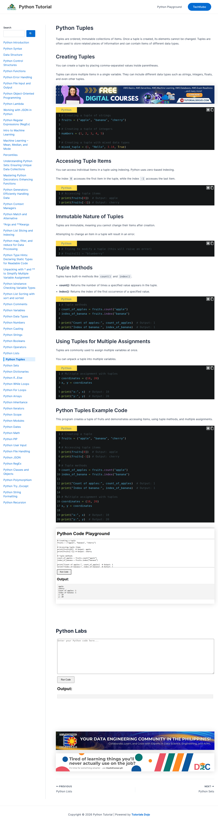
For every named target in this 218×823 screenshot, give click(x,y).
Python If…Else (12, 377)
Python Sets (11, 365)
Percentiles (10, 155)
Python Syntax (12, 48)
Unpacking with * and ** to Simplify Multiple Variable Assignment (19, 273)
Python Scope (12, 414)
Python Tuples (15, 359)
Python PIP (10, 439)
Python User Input (15, 445)
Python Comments (15, 304)
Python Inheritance (15, 402)
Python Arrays (12, 396)
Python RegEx (12, 463)
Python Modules (13, 420)
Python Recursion (14, 502)
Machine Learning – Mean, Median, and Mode (15, 144)
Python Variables (14, 310)
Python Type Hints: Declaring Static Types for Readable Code (18, 259)
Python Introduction (16, 42)
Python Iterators (13, 408)
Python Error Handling (17, 77)
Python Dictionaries (16, 371)
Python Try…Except (15, 486)
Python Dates (12, 426)
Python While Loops (16, 384)
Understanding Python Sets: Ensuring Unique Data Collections (17, 165)
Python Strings (12, 334)
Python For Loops (14, 390)
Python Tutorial (35, 6)
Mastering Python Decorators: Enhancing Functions (18, 179)
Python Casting (13, 328)
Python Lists (11, 353)
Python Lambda (13, 103)
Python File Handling (16, 451)
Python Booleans (14, 341)
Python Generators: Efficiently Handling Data (16, 193)
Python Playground (169, 7)
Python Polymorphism (17, 480)
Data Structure (12, 54)
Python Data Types (15, 316)
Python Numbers (14, 322)
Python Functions (14, 71)
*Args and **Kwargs (16, 224)
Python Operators (14, 347)
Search (7, 27)
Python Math (11, 433)
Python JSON (12, 457)
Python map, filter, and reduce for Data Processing (18, 245)
